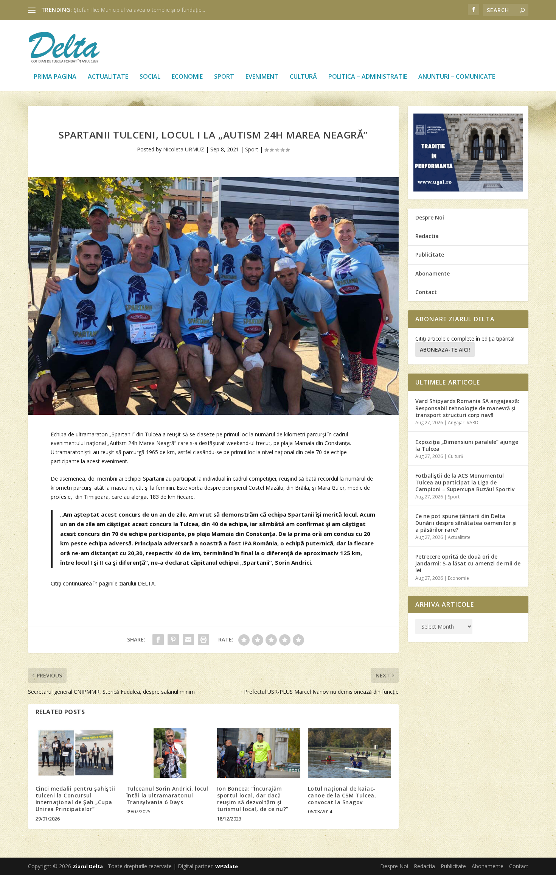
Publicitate (429, 254)
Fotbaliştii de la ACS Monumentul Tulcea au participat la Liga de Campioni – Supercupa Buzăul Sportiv (464, 482)
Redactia (427, 236)
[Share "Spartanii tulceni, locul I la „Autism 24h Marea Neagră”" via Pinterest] (173, 639)
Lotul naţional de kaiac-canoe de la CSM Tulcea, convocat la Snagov (342, 795)
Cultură (303, 77)
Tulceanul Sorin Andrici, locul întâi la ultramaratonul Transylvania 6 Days (167, 795)
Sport (224, 77)
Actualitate (108, 77)
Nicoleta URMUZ (183, 149)
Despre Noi (429, 217)
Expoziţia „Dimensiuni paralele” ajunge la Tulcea (466, 445)
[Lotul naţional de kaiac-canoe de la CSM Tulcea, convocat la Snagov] (349, 753)
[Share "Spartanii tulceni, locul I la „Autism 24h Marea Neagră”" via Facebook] (158, 639)
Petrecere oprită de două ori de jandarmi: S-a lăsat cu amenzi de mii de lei (467, 563)
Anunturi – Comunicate (456, 77)
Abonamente (432, 273)
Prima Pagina (55, 77)
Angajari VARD (463, 422)
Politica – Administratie (367, 77)
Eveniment (261, 77)
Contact (426, 292)
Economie (187, 77)
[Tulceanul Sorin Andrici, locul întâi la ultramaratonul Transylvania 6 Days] (168, 753)
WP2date (226, 866)
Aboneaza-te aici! (445, 349)
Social (150, 77)
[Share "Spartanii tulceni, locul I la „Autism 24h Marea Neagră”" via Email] (188, 639)
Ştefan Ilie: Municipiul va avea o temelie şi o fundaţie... (139, 9)
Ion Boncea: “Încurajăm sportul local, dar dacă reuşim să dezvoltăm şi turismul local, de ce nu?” (253, 799)
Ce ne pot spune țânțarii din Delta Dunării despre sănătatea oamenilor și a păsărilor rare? (466, 522)
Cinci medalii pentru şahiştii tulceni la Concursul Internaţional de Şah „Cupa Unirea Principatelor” (75, 799)
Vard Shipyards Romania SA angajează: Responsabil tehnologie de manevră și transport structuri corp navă (467, 407)
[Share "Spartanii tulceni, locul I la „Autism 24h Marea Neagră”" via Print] (203, 639)
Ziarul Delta (88, 866)
